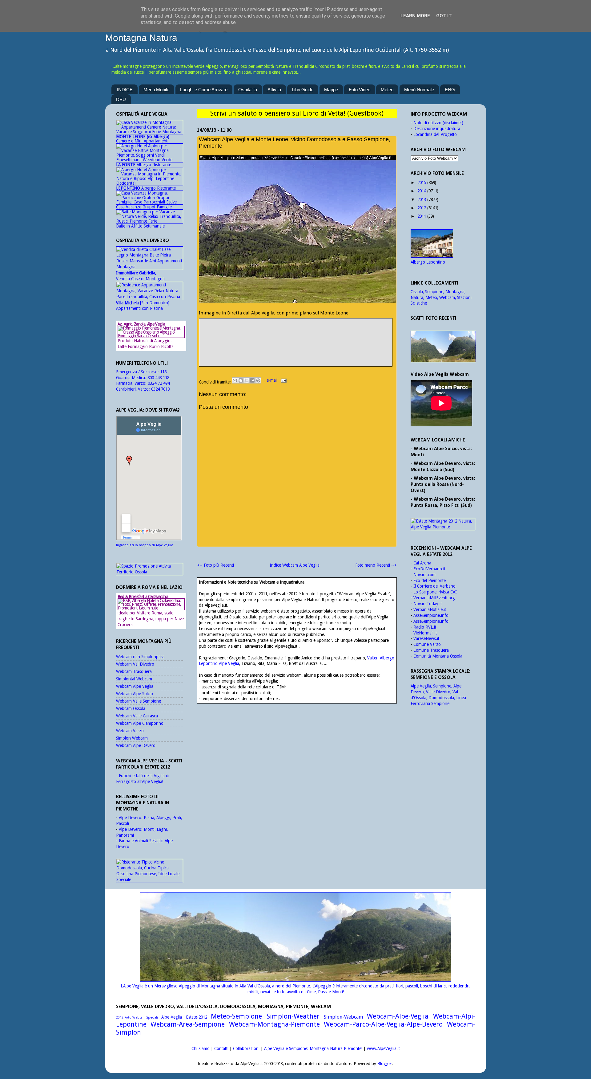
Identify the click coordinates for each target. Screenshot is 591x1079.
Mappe (331, 89)
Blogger (384, 1063)
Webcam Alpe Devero (135, 745)
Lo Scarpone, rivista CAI (435, 591)
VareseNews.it (426, 638)
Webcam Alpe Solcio (134, 693)
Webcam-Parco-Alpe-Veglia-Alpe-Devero (383, 1024)
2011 (421, 216)
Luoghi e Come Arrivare (203, 89)
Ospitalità (247, 89)
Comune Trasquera (431, 650)
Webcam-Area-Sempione (188, 1024)
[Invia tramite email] (235, 380)
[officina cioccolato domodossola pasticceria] (149, 879)
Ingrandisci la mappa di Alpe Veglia (144, 545)
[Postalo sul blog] (241, 380)
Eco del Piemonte (429, 580)
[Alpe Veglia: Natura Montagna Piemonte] (443, 346)
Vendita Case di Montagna (140, 275)
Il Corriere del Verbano (434, 586)
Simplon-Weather (293, 1016)
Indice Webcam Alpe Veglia (295, 565)
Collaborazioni (246, 1048)
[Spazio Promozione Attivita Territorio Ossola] (149, 571)
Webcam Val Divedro (135, 664)
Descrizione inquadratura (436, 128)
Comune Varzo (427, 644)
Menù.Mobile (156, 89)
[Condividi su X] (246, 380)
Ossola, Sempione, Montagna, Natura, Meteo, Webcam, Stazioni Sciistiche (441, 297)
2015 (421, 182)
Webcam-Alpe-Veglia (397, 1016)
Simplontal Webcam (134, 678)
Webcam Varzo (130, 730)
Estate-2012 (196, 1017)
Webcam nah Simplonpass (140, 656)
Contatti (221, 1048)
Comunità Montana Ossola (437, 656)
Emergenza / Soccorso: (138, 371)
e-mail (273, 380)
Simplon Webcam (132, 738)
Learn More (415, 15)
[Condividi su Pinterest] (258, 380)
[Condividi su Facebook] (252, 380)
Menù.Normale (419, 89)
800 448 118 (158, 377)
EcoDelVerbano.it (429, 568)
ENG (450, 89)
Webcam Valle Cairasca (137, 715)
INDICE (125, 89)
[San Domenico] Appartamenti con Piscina (142, 305)
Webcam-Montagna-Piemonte (274, 1024)
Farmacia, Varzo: (132, 383)
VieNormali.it (425, 632)
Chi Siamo (200, 1048)
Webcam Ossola (130, 708)
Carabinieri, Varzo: (133, 389)
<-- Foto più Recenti (215, 565)
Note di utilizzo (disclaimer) (438, 122)
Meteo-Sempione (236, 1016)
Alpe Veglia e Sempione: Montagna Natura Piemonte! (313, 1048)
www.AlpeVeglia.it (383, 1048)
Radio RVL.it (424, 627)
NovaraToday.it (427, 603)
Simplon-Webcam (343, 1017)
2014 (421, 190)
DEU (121, 99)
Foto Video (359, 89)
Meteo (387, 89)
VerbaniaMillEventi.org (434, 597)
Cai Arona (422, 562)
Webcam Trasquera (134, 671)
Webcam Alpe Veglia (134, 686)
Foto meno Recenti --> (376, 565)
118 (163, 371)
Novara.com (424, 574)
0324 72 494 (159, 383)
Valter (372, 657)
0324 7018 (160, 389)
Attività (274, 89)
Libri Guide (302, 89)
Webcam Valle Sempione (138, 701)
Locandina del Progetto (435, 134)
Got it (444, 15)
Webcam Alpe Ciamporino (139, 723)
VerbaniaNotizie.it (429, 609)
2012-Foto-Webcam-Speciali (137, 1017)
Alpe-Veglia (171, 1017)
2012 (421, 207)
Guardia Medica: (131, 377)
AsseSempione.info (430, 615)
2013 (421, 199)
